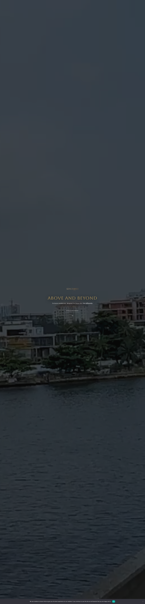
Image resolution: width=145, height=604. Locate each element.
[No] (143, 601)
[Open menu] (72, 316)
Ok (113, 601)
